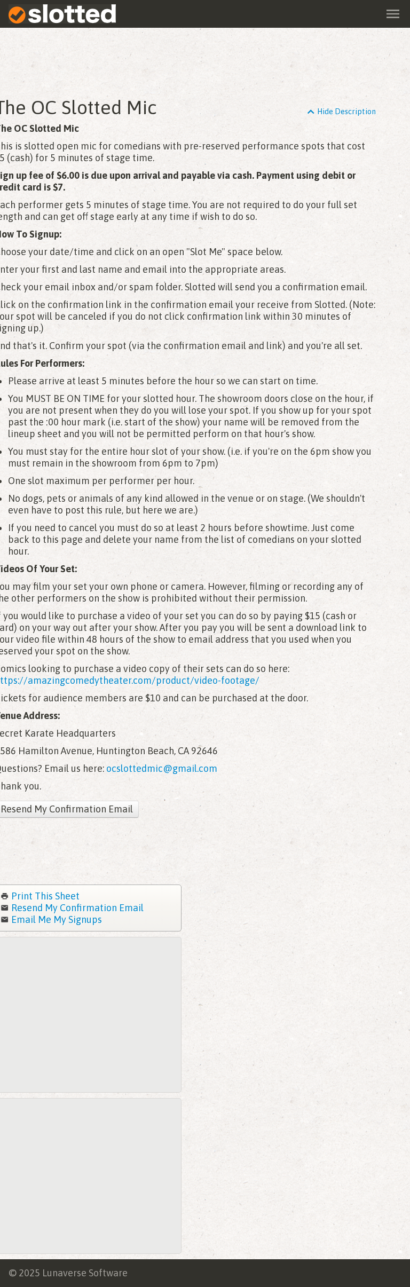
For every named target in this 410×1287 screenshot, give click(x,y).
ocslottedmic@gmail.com (161, 768)
